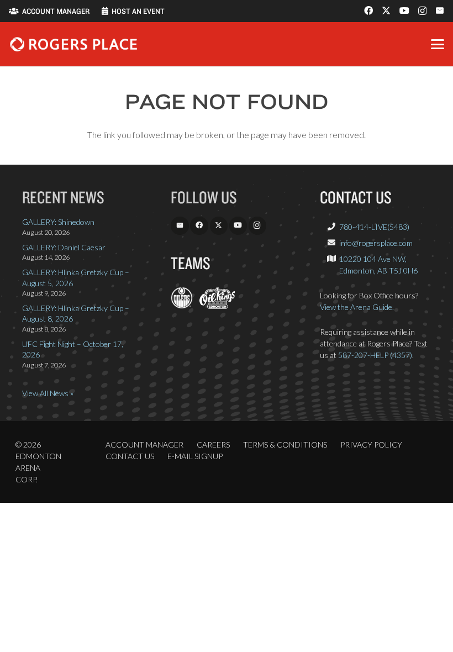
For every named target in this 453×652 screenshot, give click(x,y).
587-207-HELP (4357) (375, 355)
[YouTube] (404, 10)
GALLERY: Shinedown (58, 222)
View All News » (47, 393)
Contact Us (130, 456)
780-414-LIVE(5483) (374, 227)
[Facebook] (368, 10)
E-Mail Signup (195, 456)
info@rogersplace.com (376, 243)
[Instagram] (422, 11)
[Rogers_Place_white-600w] (73, 44)
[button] (437, 44)
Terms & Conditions (285, 444)
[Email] (439, 10)
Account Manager (144, 444)
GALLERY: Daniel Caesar (64, 247)
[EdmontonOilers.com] (182, 306)
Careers (213, 444)
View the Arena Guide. (357, 307)
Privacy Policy (371, 444)
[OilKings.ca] (216, 306)
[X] (386, 10)
